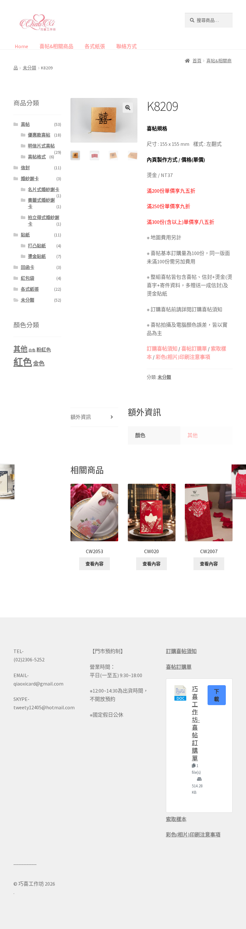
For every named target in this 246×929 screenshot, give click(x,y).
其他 (192, 435)
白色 (32, 350)
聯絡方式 (126, 46)
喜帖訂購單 (194, 348)
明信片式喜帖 (41, 146)
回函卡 (27, 267)
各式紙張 (95, 46)
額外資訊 (80, 417)
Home (21, 46)
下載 (216, 695)
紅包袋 (27, 278)
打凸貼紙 (37, 246)
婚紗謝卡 (30, 178)
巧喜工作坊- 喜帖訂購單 (196, 723)
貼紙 (25, 235)
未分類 (29, 68)
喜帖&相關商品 (56, 46)
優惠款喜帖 (39, 135)
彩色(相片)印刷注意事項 (183, 357)
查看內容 (94, 564)
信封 (25, 168)
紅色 (22, 362)
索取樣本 (176, 819)
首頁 (197, 61)
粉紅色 (44, 350)
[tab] (94, 417)
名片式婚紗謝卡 (43, 189)
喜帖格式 (37, 157)
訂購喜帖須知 (162, 348)
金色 (39, 363)
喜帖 (25, 124)
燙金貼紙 (37, 256)
